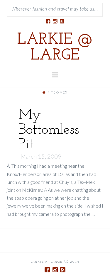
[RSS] (62, 21)
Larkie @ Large (55, 48)
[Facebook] (48, 21)
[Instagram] (55, 21)
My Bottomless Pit (48, 130)
